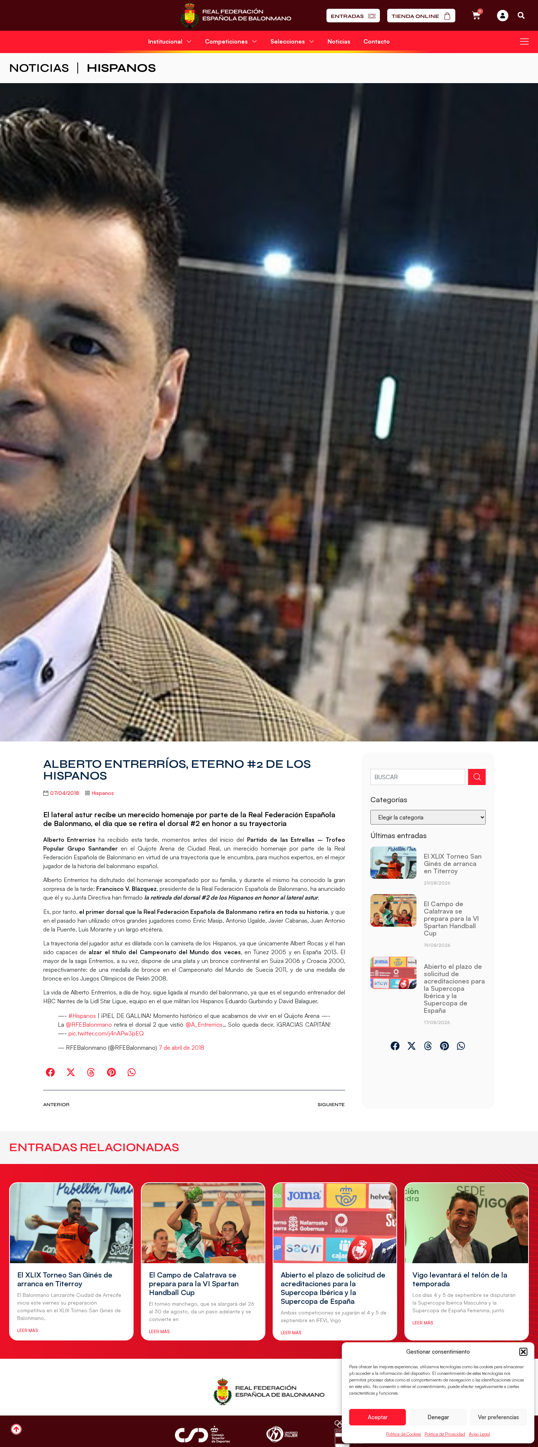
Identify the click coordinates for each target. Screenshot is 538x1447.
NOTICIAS (39, 68)
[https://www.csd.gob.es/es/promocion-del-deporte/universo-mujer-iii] (282, 1434)
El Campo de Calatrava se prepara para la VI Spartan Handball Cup (451, 918)
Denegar (438, 1417)
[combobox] (417, 777)
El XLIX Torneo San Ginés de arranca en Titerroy (453, 863)
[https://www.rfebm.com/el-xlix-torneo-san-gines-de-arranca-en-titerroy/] (393, 869)
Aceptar (378, 1417)
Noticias (339, 41)
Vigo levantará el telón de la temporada (459, 1279)
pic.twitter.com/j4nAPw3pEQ (106, 1033)
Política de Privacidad (445, 1434)
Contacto (376, 41)
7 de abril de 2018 (181, 1047)
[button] (523, 1351)
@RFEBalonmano (89, 1024)
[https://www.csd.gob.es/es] (202, 1434)
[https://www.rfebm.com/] (235, 15)
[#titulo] (16, 1429)
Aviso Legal (479, 1434)
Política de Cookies (403, 1434)
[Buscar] (477, 777)
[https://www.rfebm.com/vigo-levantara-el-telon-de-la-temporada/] (466, 1223)
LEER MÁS (27, 1330)
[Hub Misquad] (502, 15)
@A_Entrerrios (204, 1024)
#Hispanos (82, 1015)
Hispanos (121, 68)
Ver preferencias (498, 1417)
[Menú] (524, 41)
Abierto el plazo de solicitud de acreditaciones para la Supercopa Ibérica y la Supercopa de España (454, 988)
